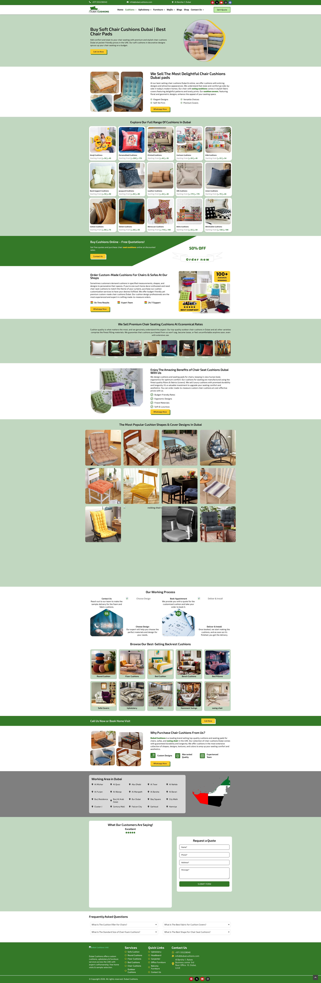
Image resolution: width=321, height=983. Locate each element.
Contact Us (196, 9)
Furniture (158, 9)
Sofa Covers (103, 708)
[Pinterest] (212, 2)
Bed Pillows (217, 676)
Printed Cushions (155, 155)
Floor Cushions (132, 676)
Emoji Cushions (96, 155)
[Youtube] (221, 2)
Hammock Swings (189, 708)
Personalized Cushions (128, 155)
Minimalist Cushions (213, 227)
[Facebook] (230, 2)
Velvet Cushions (125, 227)
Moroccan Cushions (156, 227)
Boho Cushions (183, 227)
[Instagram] (226, 2)
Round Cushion (103, 676)
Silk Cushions (182, 191)
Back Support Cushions (99, 191)
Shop (186, 9)
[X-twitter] (217, 2)
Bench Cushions (189, 676)
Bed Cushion (160, 676)
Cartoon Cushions (184, 155)
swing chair (217, 708)
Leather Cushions (155, 191)
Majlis (170, 9)
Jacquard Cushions (126, 191)
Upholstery (143, 9)
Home (120, 9)
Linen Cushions (211, 191)
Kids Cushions (211, 155)
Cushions (129, 9)
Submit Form (204, 884)
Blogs (179, 9)
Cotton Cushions (96, 227)
